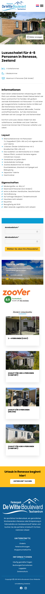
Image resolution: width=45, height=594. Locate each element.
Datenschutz (22, 571)
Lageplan (22, 568)
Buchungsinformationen (22, 565)
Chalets (22, 543)
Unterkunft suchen (22, 481)
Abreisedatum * (12, 237)
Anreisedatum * (12, 227)
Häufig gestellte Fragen (22, 562)
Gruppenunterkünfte (22, 550)
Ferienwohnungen (22, 546)
